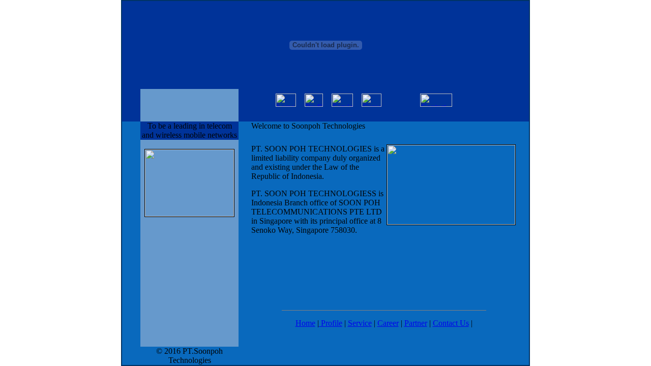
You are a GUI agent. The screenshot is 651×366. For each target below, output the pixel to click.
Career (388, 323)
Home (305, 323)
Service (360, 323)
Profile (330, 323)
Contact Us (451, 323)
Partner (415, 323)
